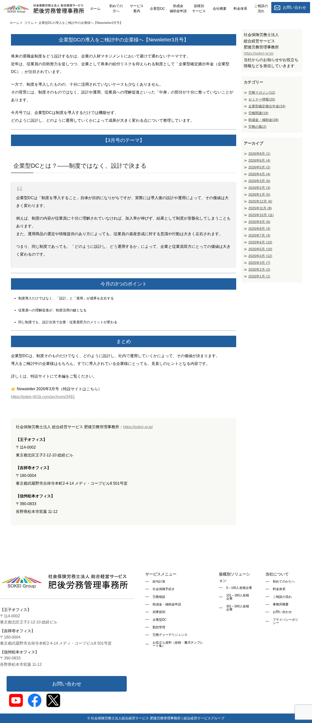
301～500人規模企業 (237, 608)
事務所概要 (281, 604)
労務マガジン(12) (261, 92)
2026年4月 (259, 174)
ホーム (95, 8)
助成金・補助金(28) (263, 120)
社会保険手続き (164, 589)
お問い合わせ (66, 683)
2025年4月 (260, 256)
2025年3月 (259, 263)
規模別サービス (199, 8)
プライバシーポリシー (285, 621)
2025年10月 (261, 215)
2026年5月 (259, 167)
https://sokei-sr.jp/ (138, 427)
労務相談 (159, 596)
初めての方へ (116, 8)
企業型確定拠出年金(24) (266, 106)
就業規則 (159, 611)
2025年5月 (260, 249)
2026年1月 (259, 194)
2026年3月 (259, 181)
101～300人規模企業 (237, 597)
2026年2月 (259, 188)
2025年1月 (259, 276)
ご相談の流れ (261, 8)
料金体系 (240, 8)
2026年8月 (259, 154)
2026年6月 (259, 160)
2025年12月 (260, 201)
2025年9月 (259, 222)
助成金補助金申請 (178, 8)
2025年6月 (260, 242)
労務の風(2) (257, 127)
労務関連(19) (258, 113)
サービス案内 (137, 8)
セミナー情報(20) (261, 99)
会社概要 (219, 8)
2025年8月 (259, 229)
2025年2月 (259, 269)
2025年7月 (259, 235)
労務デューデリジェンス (170, 634)
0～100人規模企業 (239, 587)
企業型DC (157, 8)
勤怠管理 (159, 627)
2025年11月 (260, 208)
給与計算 (159, 581)
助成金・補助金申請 (167, 604)
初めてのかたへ (284, 581)
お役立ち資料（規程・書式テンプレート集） (178, 644)
